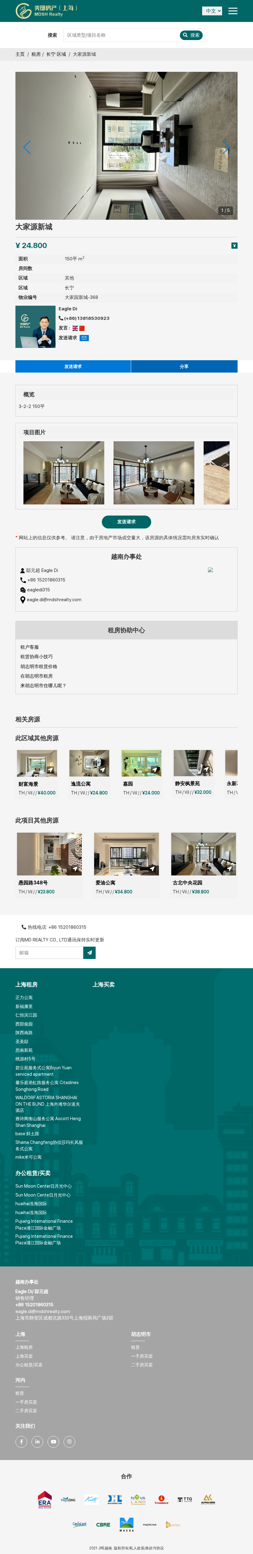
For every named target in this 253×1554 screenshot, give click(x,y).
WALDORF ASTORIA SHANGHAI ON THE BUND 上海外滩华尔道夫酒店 (47, 1104)
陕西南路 (24, 1032)
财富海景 (28, 784)
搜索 (194, 35)
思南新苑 (24, 1050)
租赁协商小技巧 (36, 656)
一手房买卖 (142, 1356)
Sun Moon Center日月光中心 (43, 1186)
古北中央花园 (187, 883)
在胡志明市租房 (36, 676)
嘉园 (128, 784)
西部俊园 (24, 1024)
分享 (184, 366)
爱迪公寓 (105, 883)
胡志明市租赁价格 (38, 666)
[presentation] (27, 147)
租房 (36, 54)
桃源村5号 (25, 1058)
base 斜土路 (27, 1133)
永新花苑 (237, 783)
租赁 (135, 1347)
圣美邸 (21, 1041)
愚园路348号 (33, 883)
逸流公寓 (81, 784)
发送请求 (73, 366)
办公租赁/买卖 (29, 1364)
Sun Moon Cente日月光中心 (43, 1195)
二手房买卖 (142, 1364)
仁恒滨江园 (26, 1015)
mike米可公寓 (28, 1157)
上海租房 (24, 1347)
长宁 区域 (56, 54)
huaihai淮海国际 (31, 1203)
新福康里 (24, 1006)
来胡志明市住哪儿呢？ (43, 685)
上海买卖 (24, 1356)
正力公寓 (24, 997)
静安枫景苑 (187, 783)
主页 (20, 54)
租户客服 (29, 647)
